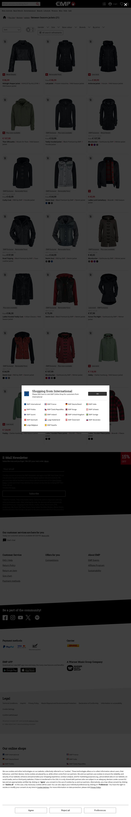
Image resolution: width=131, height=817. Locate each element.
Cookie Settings (43, 787)
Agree (31, 810)
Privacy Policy (95, 787)
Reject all (65, 810)
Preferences (100, 810)
